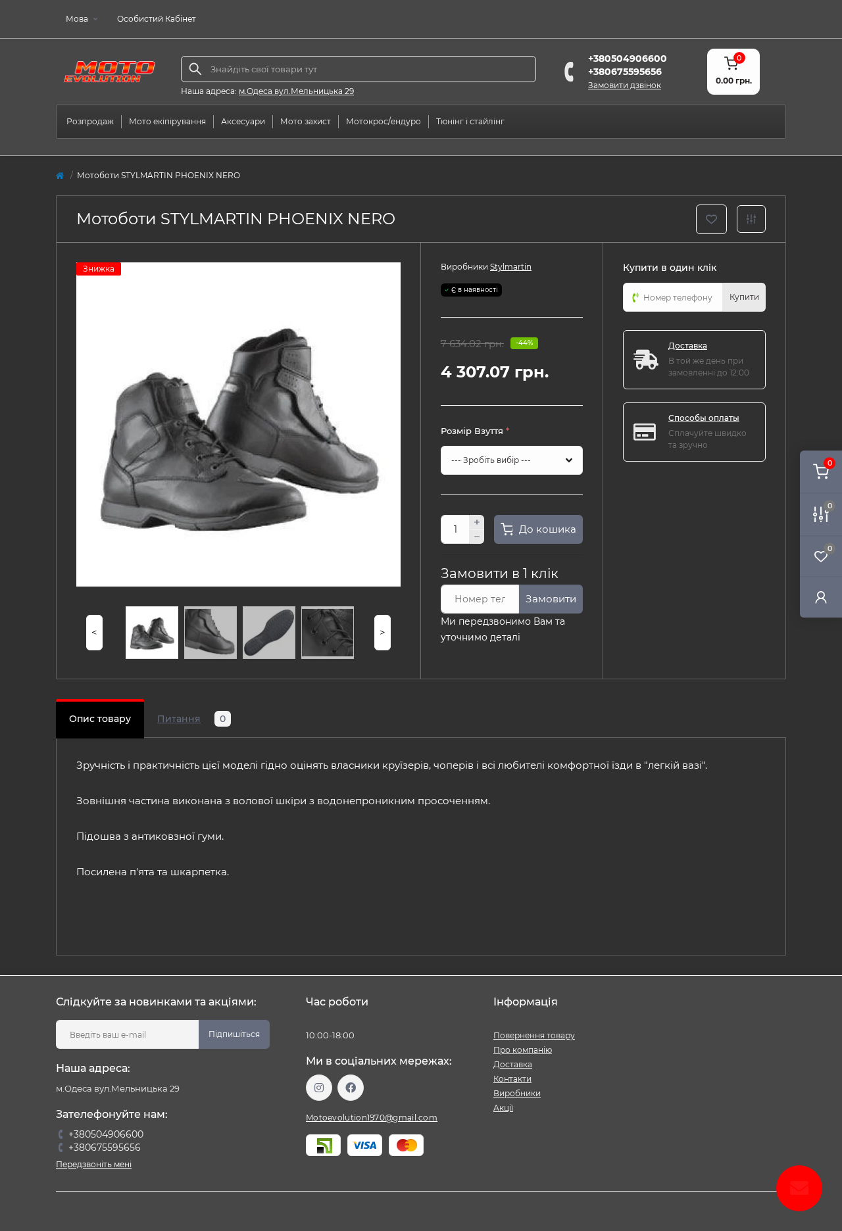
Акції (503, 1108)
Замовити (551, 598)
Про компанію (522, 1050)
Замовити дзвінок (624, 85)
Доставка (687, 345)
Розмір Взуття (475, 430)
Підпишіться (234, 1034)
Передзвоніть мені (94, 1164)
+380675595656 (625, 72)
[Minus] (477, 537)
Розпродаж (90, 121)
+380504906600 (627, 58)
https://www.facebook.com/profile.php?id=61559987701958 (350, 1087)
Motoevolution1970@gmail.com (371, 1117)
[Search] (195, 69)
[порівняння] (751, 219)
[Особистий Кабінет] (821, 596)
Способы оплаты (703, 418)
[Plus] (477, 522)
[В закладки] (711, 219)
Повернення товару (534, 1035)
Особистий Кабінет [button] (156, 19)
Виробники (517, 1093)
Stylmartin (511, 267)
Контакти (512, 1079)
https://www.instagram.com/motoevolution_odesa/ (319, 1087)
